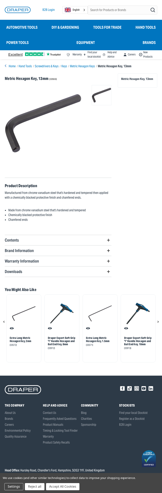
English (76, 9)
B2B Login (48, 10)
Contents (12, 240)
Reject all (34, 486)
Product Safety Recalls (56, 442)
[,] (23, 313)
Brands (149, 42)
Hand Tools (146, 27)
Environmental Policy (18, 431)
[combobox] (75, 10)
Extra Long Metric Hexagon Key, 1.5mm (98, 339)
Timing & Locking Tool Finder (60, 431)
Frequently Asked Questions (59, 419)
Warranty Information (22, 261)
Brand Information (19, 250)
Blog (84, 413)
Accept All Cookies (62, 486)
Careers (9, 425)
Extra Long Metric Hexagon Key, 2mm (20, 339)
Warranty (48, 436)
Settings (14, 486)
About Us (10, 413)
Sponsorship (88, 425)
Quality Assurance (15, 436)
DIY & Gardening (65, 27)
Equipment (85, 42)
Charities (86, 419)
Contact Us (49, 413)
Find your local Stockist (133, 413)
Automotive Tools (22, 27)
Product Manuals (53, 425)
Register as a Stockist (132, 419)
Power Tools (17, 42)
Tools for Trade (107, 27)
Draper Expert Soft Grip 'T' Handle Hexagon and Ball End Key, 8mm (61, 341)
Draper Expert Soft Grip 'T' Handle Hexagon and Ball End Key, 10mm (138, 341)
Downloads (13, 271)
